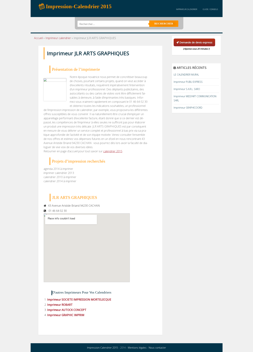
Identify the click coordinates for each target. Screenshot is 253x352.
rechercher (163, 23)
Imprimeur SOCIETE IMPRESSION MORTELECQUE (79, 299)
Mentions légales (137, 347)
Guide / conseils (210, 9)
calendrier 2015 (112, 151)
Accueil (38, 38)
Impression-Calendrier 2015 (102, 347)
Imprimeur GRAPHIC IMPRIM (65, 315)
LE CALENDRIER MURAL (186, 74)
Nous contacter (157, 347)
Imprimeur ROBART (60, 305)
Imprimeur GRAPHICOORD (188, 107)
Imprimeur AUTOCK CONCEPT (66, 310)
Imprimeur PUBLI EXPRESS (188, 81)
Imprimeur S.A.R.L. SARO (187, 89)
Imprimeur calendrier (186, 9)
